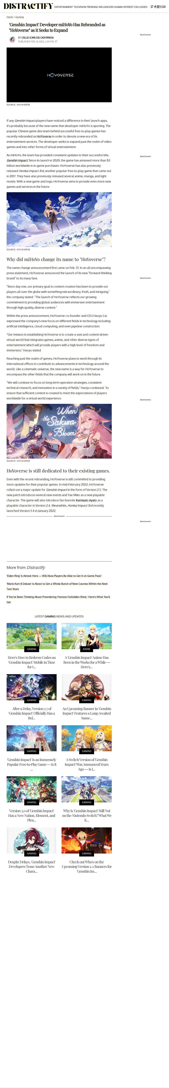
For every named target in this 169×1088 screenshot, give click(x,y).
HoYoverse (44, 136)
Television (80, 7)
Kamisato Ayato (86, 500)
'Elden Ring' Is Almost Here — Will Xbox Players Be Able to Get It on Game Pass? (54, 575)
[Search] (152, 6)
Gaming (20, 17)
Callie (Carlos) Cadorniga (38, 37)
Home (10, 17)
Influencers (106, 7)
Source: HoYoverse (18, 104)
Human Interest (124, 7)
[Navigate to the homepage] (29, 6)
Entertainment (63, 7)
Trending (92, 7)
